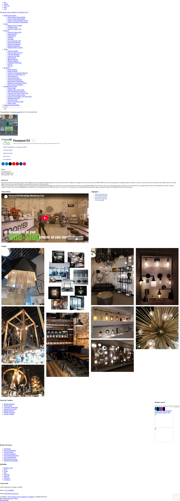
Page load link (4, 500)
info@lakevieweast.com (11, 493)
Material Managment (101, 195)
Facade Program (8, 452)
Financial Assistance (10, 454)
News (5, 469)
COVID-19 (7, 480)
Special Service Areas (10, 409)
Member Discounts (9, 412)
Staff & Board (8, 405)
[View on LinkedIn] (3, 165)
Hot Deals (7, 474)
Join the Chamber (9, 414)
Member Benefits (9, 411)
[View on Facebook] (6, 165)
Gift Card (6, 478)
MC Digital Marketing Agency (9, 498)
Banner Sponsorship (10, 450)
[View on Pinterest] (17, 165)
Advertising (7, 449)
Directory (6, 476)
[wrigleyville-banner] (164, 427)
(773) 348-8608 (9, 490)
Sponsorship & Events (10, 459)
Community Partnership (11, 407)
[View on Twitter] (10, 165)
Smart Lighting (99, 200)
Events (6, 471)
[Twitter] (158, 409)
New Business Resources (11, 455)
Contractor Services (101, 194)
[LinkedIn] (160, 409)
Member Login (8, 468)
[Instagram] (162, 409)
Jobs (5, 473)
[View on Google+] (20, 165)
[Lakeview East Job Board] (163, 411)
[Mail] (164, 409)
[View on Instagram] (24, 165)
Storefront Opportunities (11, 460)
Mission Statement (9, 404)
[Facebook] (156, 409)
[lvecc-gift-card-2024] (164, 441)
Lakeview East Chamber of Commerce (22, 497)
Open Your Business (10, 457)
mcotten (17, 112)
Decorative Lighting (101, 198)
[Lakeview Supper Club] (162, 412)
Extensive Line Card (101, 197)
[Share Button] (33, 140)
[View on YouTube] (13, 165)
